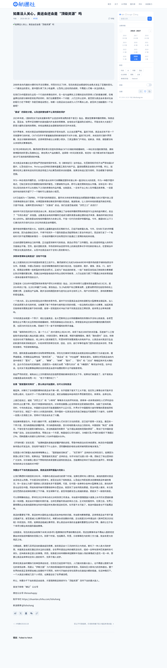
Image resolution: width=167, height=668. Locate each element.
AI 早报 (124, 4)
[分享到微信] (31, 613)
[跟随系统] (145, 91)
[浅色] (141, 91)
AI (128, 70)
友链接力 (148, 4)
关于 (116, 4)
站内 (122, 14)
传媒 (133, 70)
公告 (138, 74)
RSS (140, 4)
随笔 (131, 74)
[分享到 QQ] (26, 613)
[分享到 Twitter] (20, 613)
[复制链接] (37, 613)
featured (135, 78)
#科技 (35, 18)
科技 (122, 70)
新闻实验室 (124, 78)
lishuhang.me (138, 97)
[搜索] (149, 19)
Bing (136, 14)
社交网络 (124, 74)
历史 (140, 70)
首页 (109, 4)
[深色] (149, 91)
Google (129, 14)
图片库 (132, 4)
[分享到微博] (15, 613)
